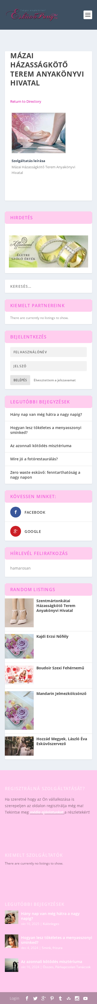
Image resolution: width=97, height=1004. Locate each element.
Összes (48, 967)
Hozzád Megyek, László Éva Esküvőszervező (61, 741)
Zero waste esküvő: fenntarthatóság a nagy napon (45, 475)
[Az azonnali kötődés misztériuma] (11, 965)
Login (14, 998)
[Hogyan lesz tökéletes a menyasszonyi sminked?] (11, 941)
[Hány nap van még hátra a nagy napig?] (11, 917)
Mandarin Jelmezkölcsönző (61, 693)
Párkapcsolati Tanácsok (73, 967)
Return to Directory (25, 101)
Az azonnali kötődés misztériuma (40, 445)
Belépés (20, 380)
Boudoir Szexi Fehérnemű (60, 668)
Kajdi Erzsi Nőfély (52, 636)
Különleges (51, 923)
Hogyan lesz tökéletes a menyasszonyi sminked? (45, 430)
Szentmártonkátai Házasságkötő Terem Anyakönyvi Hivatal (55, 605)
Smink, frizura (52, 947)
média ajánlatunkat (46, 812)
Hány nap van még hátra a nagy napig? (46, 414)
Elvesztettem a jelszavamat (55, 380)
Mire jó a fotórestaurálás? (34, 458)
